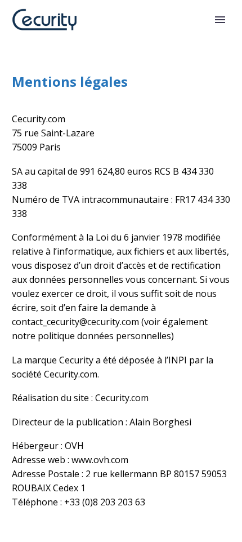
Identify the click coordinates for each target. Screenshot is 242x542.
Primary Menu (220, 19)
